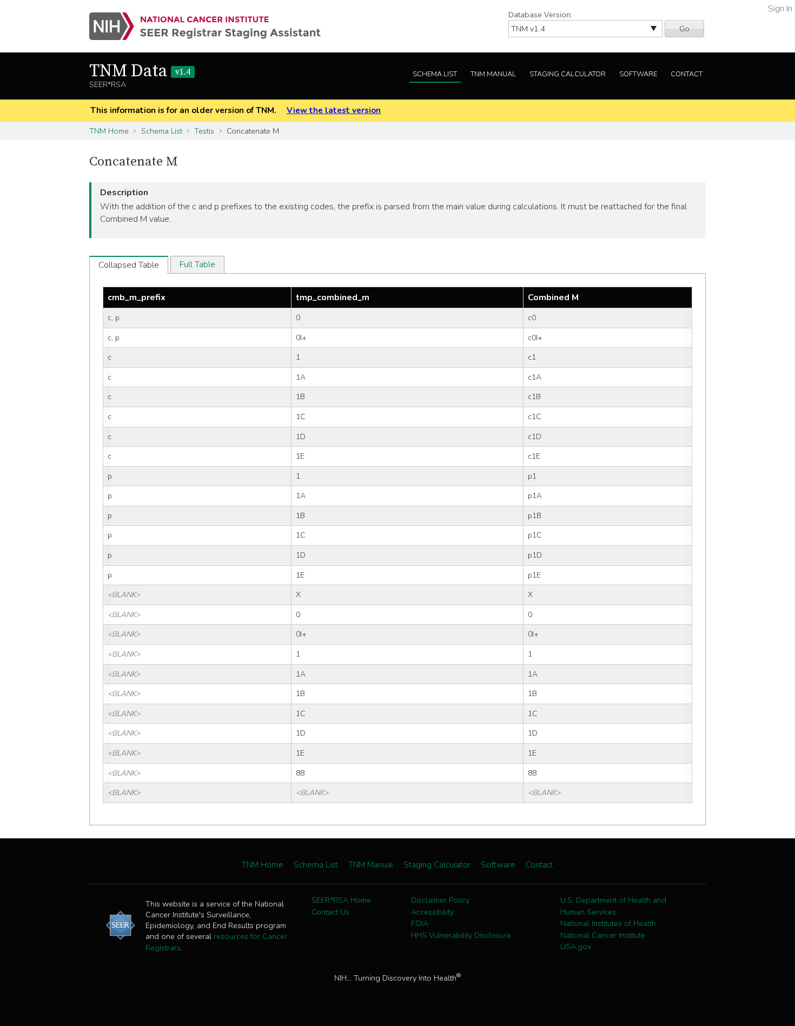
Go (684, 28)
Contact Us (330, 911)
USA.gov (575, 946)
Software (638, 74)
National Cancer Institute (602, 935)
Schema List (435, 74)
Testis (204, 130)
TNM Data (139, 71)
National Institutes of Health (608, 923)
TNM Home (109, 130)
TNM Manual (493, 74)
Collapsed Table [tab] (128, 265)
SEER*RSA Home (341, 900)
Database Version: (540, 14)
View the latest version (334, 110)
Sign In (780, 9)
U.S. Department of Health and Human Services (613, 906)
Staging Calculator (567, 74)
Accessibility (432, 911)
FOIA (419, 923)
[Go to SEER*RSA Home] (211, 26)
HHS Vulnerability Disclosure (461, 935)
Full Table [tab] (197, 264)
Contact (687, 74)
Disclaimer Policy (440, 900)
